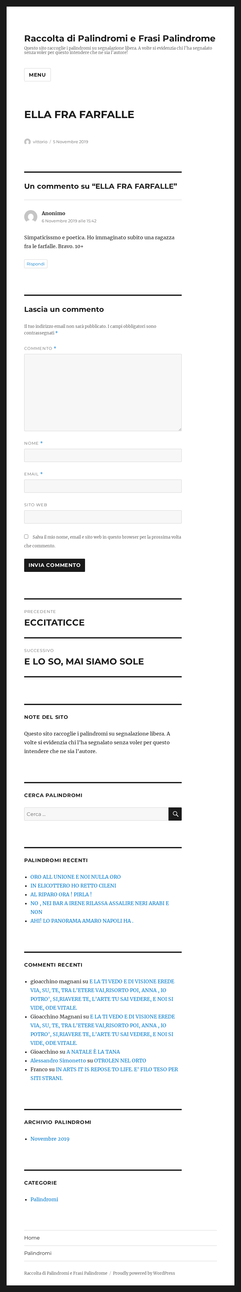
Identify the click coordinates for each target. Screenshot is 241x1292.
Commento (40, 348)
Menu (37, 75)
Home (32, 1238)
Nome (33, 443)
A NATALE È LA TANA (93, 1052)
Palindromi (44, 1199)
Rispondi (36, 263)
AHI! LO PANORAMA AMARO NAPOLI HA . (81, 921)
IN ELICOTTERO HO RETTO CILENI (73, 885)
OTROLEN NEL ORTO (120, 1060)
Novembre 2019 (50, 1139)
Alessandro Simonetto (58, 1060)
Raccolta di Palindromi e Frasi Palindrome (120, 38)
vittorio (40, 141)
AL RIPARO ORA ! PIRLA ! (61, 894)
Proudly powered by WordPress (144, 1273)
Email (33, 474)
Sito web (35, 504)
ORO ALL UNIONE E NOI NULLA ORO (75, 877)
